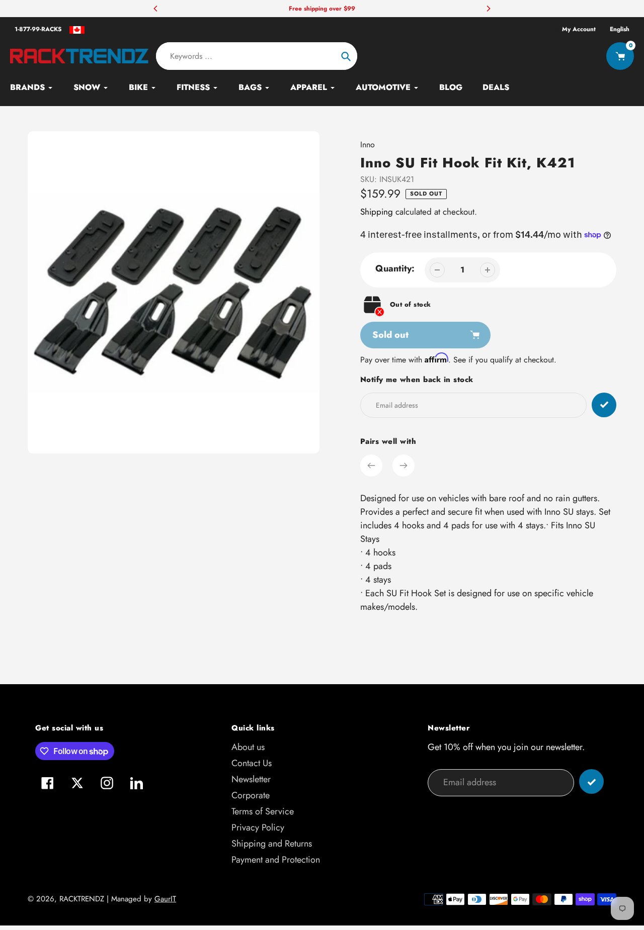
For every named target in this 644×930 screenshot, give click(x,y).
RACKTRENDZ (81, 898)
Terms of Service (262, 811)
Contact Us (251, 763)
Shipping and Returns (271, 843)
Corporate (250, 795)
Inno (367, 144)
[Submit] (591, 781)
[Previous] (156, 9)
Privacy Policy (257, 827)
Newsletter (251, 779)
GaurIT (165, 898)
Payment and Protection (275, 859)
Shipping (376, 212)
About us (248, 747)
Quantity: (395, 268)
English (619, 29)
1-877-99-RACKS (38, 29)
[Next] (488, 9)
